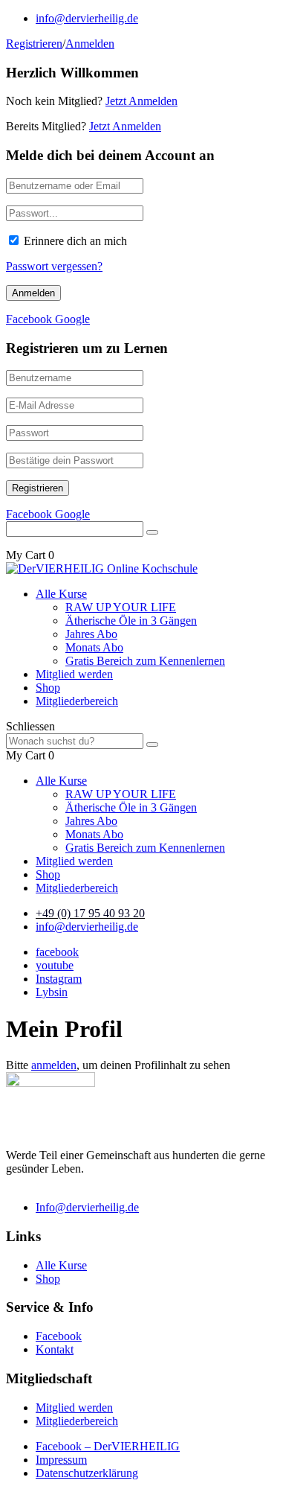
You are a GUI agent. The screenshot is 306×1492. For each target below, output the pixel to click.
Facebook (59, 1336)
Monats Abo (94, 647)
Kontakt (55, 1349)
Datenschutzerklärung (87, 1473)
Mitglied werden (74, 674)
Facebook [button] (30, 319)
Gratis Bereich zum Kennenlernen (145, 660)
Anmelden (89, 43)
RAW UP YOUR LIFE (120, 607)
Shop (48, 687)
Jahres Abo (91, 634)
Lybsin (52, 992)
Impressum (61, 1459)
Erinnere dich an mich (75, 241)
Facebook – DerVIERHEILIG (108, 1446)
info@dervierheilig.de (87, 18)
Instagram (59, 978)
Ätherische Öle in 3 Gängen (131, 620)
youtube (55, 965)
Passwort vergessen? (54, 266)
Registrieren (34, 43)
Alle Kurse (61, 593)
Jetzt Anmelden (141, 101)
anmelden (53, 1065)
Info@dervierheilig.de (87, 1207)
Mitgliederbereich (77, 701)
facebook (57, 952)
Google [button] (72, 319)
